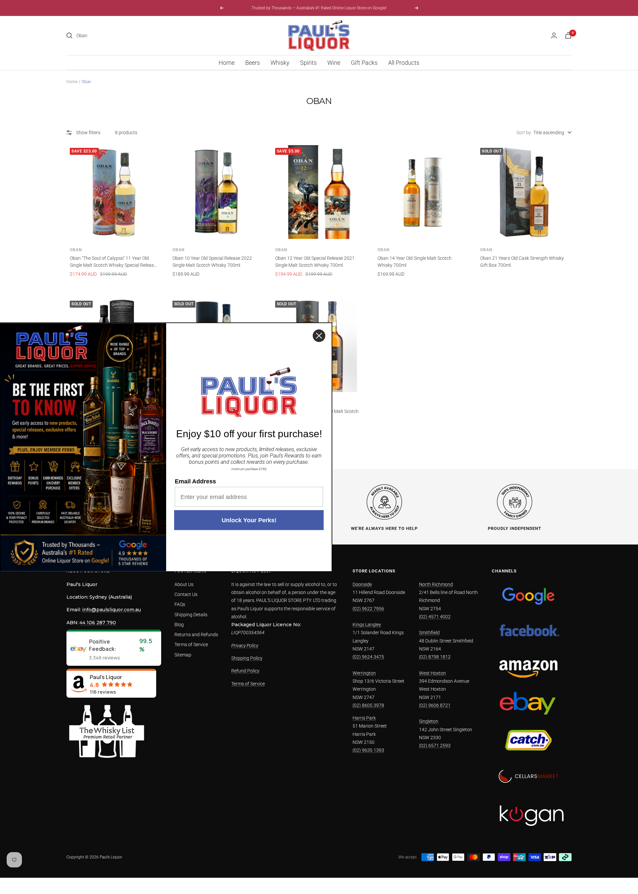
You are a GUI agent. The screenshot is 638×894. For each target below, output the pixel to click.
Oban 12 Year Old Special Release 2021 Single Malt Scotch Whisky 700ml (315, 261)
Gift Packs (364, 62)
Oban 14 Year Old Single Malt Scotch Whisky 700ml (414, 261)
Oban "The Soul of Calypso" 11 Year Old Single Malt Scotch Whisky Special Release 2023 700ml (113, 262)
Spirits (308, 62)
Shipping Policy (247, 658)
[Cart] (568, 35)
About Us (183, 584)
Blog (179, 624)
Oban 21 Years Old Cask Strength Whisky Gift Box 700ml (522, 261)
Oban (76, 250)
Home (227, 62)
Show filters (88, 132)
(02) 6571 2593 (435, 745)
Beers (252, 62)
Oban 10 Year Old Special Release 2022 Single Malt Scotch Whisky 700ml (212, 261)
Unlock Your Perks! (249, 520)
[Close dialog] (319, 335)
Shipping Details (190, 614)
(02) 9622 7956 (368, 608)
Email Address (195, 481)
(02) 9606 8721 (435, 705)
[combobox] (126, 36)
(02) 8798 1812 (435, 656)
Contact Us (185, 594)
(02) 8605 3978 (368, 705)
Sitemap (182, 654)
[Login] (554, 35)
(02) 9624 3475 (368, 656)
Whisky (279, 62)
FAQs (179, 604)
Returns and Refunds (196, 634)
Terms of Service (191, 644)
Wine (333, 62)
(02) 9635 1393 (368, 750)
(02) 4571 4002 (435, 616)
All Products (403, 62)
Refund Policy (245, 670)
